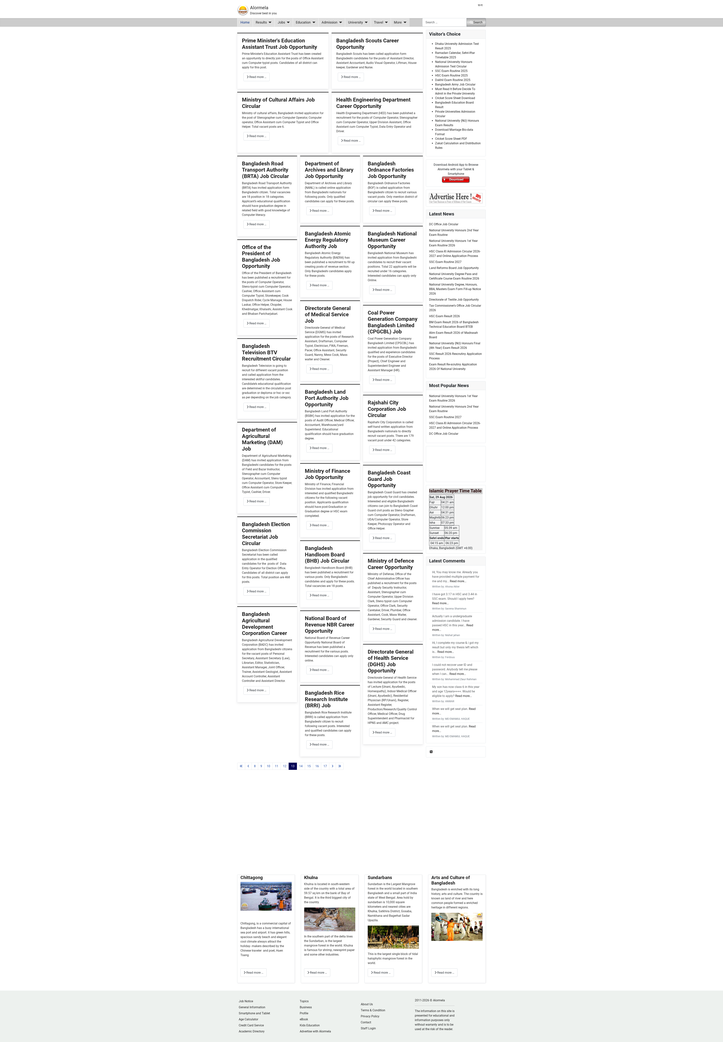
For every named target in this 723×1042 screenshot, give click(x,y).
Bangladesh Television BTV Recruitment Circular (266, 352)
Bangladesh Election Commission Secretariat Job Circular (266, 533)
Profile (304, 1013)
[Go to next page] (332, 766)
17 (325, 766)
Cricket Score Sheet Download (455, 98)
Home (245, 22)
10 (268, 766)
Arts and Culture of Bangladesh (450, 880)
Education (303, 22)
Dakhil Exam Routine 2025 (452, 80)
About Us (367, 1004)
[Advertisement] (330, 826)
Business (306, 1007)
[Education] (313, 22)
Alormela (259, 7)
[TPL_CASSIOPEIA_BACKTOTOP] (716, 1035)
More (398, 22)
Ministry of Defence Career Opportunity (391, 564)
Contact (366, 1022)
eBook (304, 1019)
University (355, 22)
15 (309, 766)
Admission (329, 22)
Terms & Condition (373, 1010)
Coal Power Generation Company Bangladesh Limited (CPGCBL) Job (392, 322)
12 (284, 766)
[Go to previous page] (248, 766)
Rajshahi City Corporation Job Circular (387, 409)
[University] (365, 22)
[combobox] (444, 22)
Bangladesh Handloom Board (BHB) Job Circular (327, 554)
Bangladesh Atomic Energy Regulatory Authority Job (328, 240)
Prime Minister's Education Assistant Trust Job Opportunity (279, 43)
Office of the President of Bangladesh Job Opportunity (261, 256)
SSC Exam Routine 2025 (451, 71)
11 (276, 766)
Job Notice (246, 1001)
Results (261, 22)
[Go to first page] (241, 766)
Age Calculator (248, 1019)
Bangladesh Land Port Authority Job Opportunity (327, 398)
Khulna (311, 877)
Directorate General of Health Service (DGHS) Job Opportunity (390, 661)
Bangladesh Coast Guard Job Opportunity (389, 479)
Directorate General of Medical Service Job (328, 314)
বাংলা (480, 5)
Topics (304, 1001)
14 (301, 766)
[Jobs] (287, 22)
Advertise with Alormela (315, 1031)
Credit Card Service (251, 1025)
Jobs (281, 22)
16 (317, 766)
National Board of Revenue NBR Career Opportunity (329, 624)
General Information (252, 1007)
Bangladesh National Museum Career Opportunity (392, 240)
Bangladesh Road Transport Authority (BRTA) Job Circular (265, 169)
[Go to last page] (340, 766)
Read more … (257, 77)
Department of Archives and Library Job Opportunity (329, 169)
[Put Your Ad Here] (456, 198)
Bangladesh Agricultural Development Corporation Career (264, 623)
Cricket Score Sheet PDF (451, 139)
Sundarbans (380, 877)
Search (478, 22)
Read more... (458, 581)
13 (292, 766)
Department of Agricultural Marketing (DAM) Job (262, 439)
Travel (378, 22)
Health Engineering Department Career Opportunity (373, 103)
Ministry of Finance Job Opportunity (327, 474)
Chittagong (251, 877)
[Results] (269, 22)
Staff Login (368, 1028)
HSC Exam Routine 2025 (451, 75)
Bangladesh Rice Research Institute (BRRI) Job (326, 699)
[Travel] (385, 22)
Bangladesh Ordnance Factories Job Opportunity (391, 169)
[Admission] (339, 22)
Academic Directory (252, 1031)
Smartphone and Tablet (254, 1013)
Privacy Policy (370, 1016)
